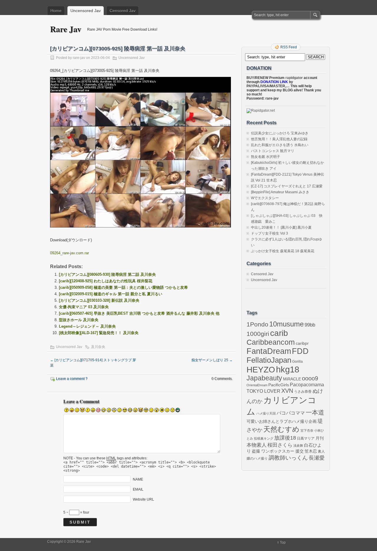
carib (279, 333)
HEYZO (261, 369)
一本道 (315, 412)
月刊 (319, 438)
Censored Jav (122, 10)
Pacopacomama (307, 384)
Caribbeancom (271, 342)
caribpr (302, 343)
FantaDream (269, 351)
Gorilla (297, 361)
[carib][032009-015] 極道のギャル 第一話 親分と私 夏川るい (110, 294)
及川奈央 (98, 347)
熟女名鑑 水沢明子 (265, 157)
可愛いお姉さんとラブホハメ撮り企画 (282, 421)
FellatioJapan (269, 360)
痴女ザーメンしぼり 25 (212, 360)
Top (283, 542)
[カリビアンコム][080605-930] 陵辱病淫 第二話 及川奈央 (107, 274)
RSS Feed (288, 47)
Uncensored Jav (85, 10)
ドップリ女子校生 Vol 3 (269, 233)
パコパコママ (291, 412)
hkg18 (287, 369)
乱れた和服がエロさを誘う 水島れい (279, 145)
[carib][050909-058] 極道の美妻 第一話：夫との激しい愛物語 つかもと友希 (123, 287)
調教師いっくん (288, 458)
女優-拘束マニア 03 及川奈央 (84, 307)
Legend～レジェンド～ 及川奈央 (87, 326)
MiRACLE (292, 379)
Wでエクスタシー (265, 198)
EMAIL (138, 489)
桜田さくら (279, 445)
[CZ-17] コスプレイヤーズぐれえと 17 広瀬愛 (287, 186)
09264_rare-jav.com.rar (69, 253)
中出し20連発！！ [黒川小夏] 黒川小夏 (281, 227)
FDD (300, 351)
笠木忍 (311, 451)
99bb (310, 325)
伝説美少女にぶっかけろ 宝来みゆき (279, 133)
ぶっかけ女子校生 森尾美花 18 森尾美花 (282, 251)
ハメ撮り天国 (266, 413)
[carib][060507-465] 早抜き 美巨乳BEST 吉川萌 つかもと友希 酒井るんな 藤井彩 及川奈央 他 (139, 313)
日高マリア (306, 438)
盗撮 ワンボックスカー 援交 (278, 451)
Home (56, 10)
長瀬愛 (317, 458)
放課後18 (285, 438)
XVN (287, 390)
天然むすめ (281, 429)
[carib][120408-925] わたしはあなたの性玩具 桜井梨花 (105, 281)
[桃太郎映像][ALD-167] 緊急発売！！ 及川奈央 (98, 333)
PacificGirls (278, 384)
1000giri (258, 333)
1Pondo (257, 324)
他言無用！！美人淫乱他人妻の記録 (279, 139)
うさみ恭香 (303, 392)
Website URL (143, 499)
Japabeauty (264, 378)
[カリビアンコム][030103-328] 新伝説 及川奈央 (99, 300)
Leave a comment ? (71, 379)
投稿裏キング (263, 438)
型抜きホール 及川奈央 (78, 320)
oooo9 (310, 378)
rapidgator (294, 78)
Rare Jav (65, 29)
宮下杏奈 (306, 430)
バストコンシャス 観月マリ (272, 151)
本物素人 (257, 445)
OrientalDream (257, 385)
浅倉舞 (298, 445)
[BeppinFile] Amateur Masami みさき (280, 192)
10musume (286, 324)
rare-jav (79, 58)
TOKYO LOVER (263, 391)
